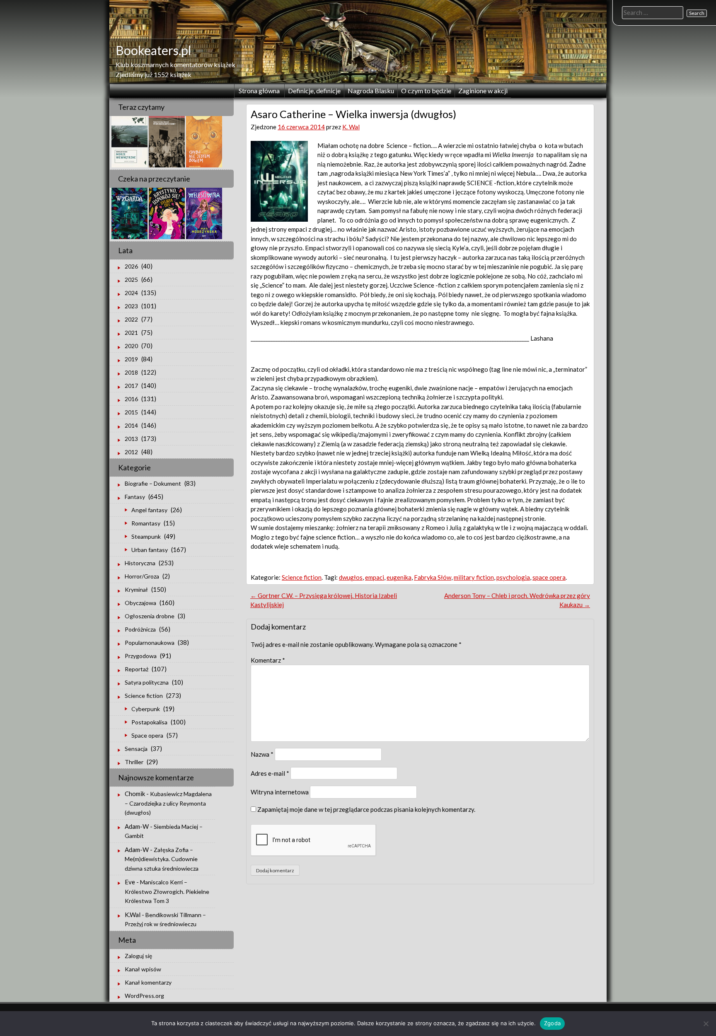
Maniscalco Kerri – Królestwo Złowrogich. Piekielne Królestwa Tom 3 (167, 891)
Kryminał (136, 589)
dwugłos (351, 577)
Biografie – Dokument (153, 483)
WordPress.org (144, 995)
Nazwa (262, 754)
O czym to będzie (426, 90)
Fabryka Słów (432, 577)
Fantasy (135, 496)
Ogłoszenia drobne (149, 616)
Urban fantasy (149, 549)
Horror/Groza (142, 576)
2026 (131, 266)
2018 (131, 372)
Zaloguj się (138, 955)
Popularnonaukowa (149, 642)
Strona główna (259, 90)
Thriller (134, 761)
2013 (131, 438)
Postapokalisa (149, 722)
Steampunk (146, 536)
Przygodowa (141, 655)
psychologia (513, 577)
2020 (131, 345)
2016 (131, 398)
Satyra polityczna (147, 682)
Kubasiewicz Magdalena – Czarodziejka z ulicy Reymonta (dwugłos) (168, 803)
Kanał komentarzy (148, 982)
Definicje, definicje (314, 90)
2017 (131, 385)
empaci (374, 577)
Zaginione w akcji (483, 90)
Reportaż (136, 669)
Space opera (147, 735)
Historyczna (140, 562)
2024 (131, 292)
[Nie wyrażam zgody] (705, 1023)
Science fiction (302, 577)
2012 (131, 451)
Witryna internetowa (280, 792)
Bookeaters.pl (153, 50)
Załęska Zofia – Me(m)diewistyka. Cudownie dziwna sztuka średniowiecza (161, 859)
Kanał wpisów (143, 969)
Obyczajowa (140, 602)
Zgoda (552, 1023)
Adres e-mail (270, 773)
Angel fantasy (149, 509)
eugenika (399, 577)
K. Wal (351, 127)
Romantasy (145, 523)
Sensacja (136, 748)
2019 (131, 359)
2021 (131, 332)
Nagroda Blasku (371, 90)
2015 (131, 412)
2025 (131, 279)
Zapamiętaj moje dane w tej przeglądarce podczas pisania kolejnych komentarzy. (366, 809)
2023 (131, 306)
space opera (549, 577)
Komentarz (268, 660)
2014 (131, 425)
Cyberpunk (145, 708)
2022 (131, 319)
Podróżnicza (140, 629)
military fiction (474, 577)
